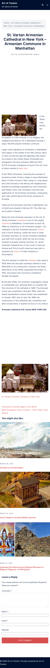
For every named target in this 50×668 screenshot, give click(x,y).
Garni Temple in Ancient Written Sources (18, 517)
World (36, 54)
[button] (42, 5)
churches (6, 223)
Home (6, 23)
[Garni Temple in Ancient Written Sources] (25, 489)
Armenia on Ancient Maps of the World (19, 407)
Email (5, 621)
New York (23, 168)
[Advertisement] (25, 85)
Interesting (27, 54)
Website (5, 630)
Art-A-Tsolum (9, 3)
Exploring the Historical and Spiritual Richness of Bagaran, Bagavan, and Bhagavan (21, 568)
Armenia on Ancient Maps (11, 468)
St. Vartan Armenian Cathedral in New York (21, 397)
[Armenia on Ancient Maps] (25, 440)
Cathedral (21, 220)
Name (5, 611)
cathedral (32, 260)
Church (41, 229)
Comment (7, 591)
